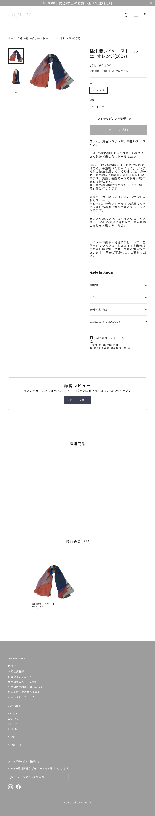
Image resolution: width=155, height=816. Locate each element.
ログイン (13, 666)
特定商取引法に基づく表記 (24, 692)
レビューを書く (77, 400)
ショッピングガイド (20, 676)
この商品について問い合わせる (105, 321)
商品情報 (94, 285)
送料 (105, 71)
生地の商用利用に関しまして (25, 686)
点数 (92, 100)
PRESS (12, 728)
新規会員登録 (16, 671)
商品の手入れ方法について (24, 681)
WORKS (13, 718)
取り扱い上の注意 (98, 309)
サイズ (93, 297)
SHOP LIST (15, 745)
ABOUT (13, 713)
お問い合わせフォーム (21, 697)
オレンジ (98, 90)
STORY (12, 723)
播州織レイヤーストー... (48, 604)
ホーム (12, 38)
